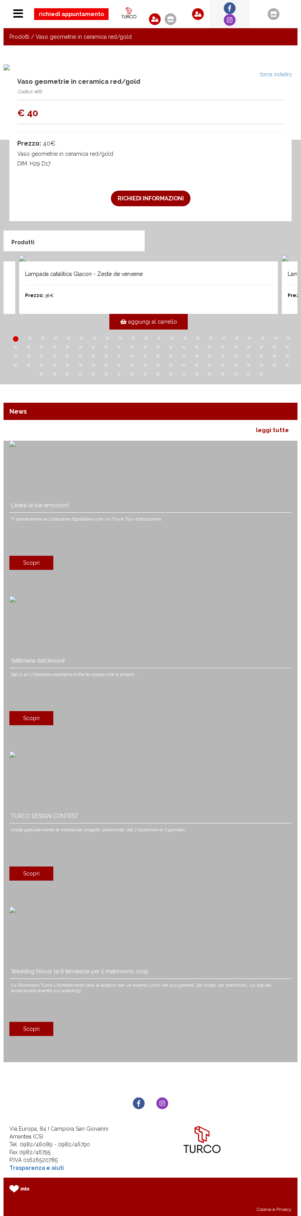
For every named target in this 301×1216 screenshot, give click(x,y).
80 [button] (183, 365)
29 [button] (93, 347)
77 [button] (145, 365)
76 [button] (132, 365)
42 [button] (261, 347)
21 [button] (275, 338)
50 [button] (80, 356)
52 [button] (106, 356)
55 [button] (145, 356)
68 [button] (28, 365)
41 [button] (248, 347)
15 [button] (197, 338)
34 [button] (158, 347)
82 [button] (209, 365)
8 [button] (107, 338)
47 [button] (41, 356)
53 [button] (119, 356)
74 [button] (106, 365)
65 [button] (274, 356)
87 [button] (274, 365)
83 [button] (222, 365)
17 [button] (223, 338)
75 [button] (119, 365)
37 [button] (196, 347)
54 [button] (132, 356)
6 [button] (81, 338)
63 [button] (248, 356)
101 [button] (196, 374)
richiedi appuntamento (71, 14)
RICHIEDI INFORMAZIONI (151, 198)
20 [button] (262, 338)
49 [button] (67, 356)
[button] (155, 19)
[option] (150, 292)
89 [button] (41, 374)
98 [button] (158, 374)
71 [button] (67, 365)
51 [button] (93, 356)
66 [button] (287, 356)
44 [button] (287, 347)
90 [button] (54, 374)
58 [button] (183, 356)
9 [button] (120, 338)
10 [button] (133, 338)
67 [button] (15, 365)
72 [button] (80, 365)
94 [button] (106, 374)
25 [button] (41, 347)
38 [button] (209, 347)
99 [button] (170, 374)
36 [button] (183, 347)
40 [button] (235, 347)
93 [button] (93, 374)
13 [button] (172, 338)
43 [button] (274, 347)
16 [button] (210, 338)
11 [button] (146, 338)
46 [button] (28, 356)
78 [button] (158, 365)
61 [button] (222, 356)
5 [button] (68, 338)
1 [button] (15, 339)
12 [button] (159, 338)
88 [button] (287, 365)
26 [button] (54, 347)
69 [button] (41, 365)
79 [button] (170, 365)
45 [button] (15, 356)
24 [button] (28, 347)
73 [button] (93, 365)
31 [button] (119, 347)
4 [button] (55, 338)
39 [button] (222, 347)
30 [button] (106, 347)
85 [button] (248, 365)
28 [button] (80, 347)
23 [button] (15, 347)
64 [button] (261, 356)
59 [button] (196, 356)
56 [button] (158, 356)
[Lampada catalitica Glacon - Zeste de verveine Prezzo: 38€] (148, 258)
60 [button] (209, 356)
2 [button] (29, 338)
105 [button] (248, 374)
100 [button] (183, 374)
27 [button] (67, 347)
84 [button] (235, 365)
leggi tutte (272, 430)
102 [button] (209, 374)
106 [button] (261, 374)
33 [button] (145, 347)
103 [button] (222, 374)
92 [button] (80, 374)
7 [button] (94, 338)
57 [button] (170, 356)
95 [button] (119, 374)
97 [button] (145, 374)
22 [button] (288, 338)
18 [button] (236, 338)
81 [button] (196, 365)
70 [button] (54, 365)
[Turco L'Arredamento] (129, 13)
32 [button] (132, 347)
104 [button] (235, 374)
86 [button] (261, 365)
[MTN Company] (19, 1189)
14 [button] (185, 338)
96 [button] (132, 374)
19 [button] (249, 338)
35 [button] (170, 347)
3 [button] (42, 338)
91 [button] (67, 374)
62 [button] (235, 356)
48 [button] (54, 356)
